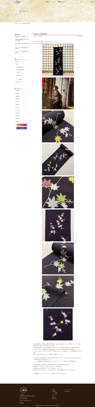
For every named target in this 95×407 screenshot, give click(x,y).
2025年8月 (17, 121)
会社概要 (53, 391)
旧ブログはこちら (18, 81)
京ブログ (20, 23)
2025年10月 (17, 115)
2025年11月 (17, 113)
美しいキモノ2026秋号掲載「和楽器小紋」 (22, 52)
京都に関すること (20, 67)
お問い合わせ (62, 1)
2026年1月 (17, 107)
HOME (16, 23)
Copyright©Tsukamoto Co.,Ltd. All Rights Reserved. (44, 405)
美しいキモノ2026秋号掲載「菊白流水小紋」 (22, 48)
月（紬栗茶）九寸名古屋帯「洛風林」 (22, 44)
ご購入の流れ (67, 391)
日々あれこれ (19, 72)
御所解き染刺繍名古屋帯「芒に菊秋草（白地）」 (22, 40)
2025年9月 (17, 118)
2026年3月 (17, 101)
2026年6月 (17, 93)
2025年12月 (17, 110)
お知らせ (17, 61)
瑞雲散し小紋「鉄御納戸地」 (21, 36)
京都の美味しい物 (20, 69)
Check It (22, 128)
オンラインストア (48, 373)
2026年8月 (17, 90)
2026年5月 (17, 96)
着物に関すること (20, 75)
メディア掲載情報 (18, 79)
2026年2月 (17, 104)
